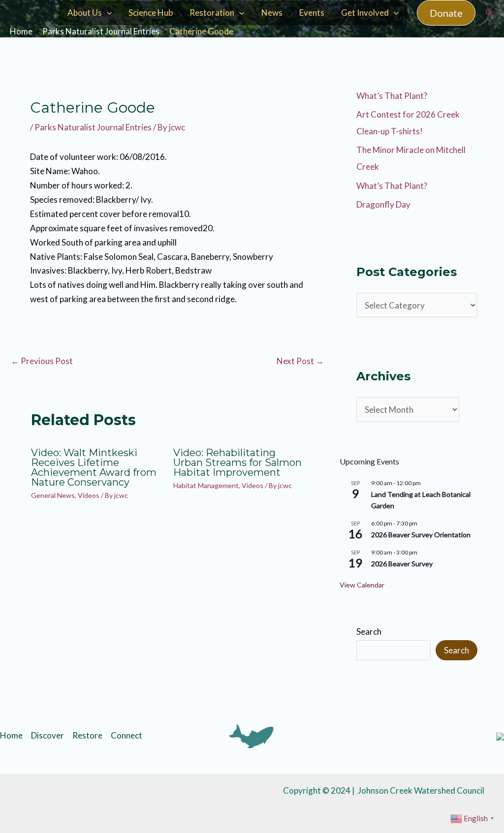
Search (368, 631)
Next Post (300, 361)
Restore (87, 735)
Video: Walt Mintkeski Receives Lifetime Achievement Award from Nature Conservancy (94, 467)
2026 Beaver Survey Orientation (421, 534)
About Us (84, 12)
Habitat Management (206, 485)
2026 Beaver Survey (402, 563)
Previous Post (42, 361)
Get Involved (365, 12)
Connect (126, 735)
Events (311, 12)
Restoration (211, 12)
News (272, 12)
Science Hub (150, 12)
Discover (47, 735)
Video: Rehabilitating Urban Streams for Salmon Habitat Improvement (237, 462)
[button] (446, 13)
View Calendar (362, 585)
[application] (107, 12)
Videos (88, 495)
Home (11, 735)
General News (53, 495)
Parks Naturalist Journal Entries (93, 127)
